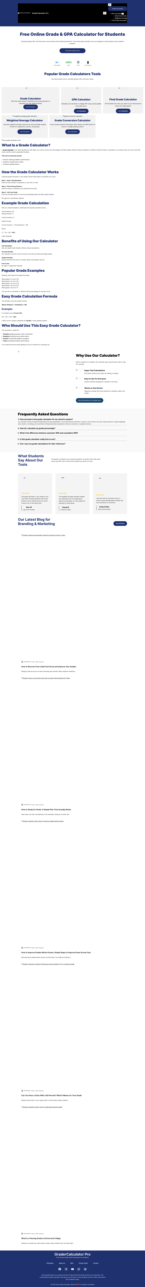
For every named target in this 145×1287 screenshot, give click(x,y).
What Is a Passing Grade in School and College (41, 1238)
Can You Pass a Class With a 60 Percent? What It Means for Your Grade (51, 1095)
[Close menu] (109, 4)
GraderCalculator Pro (40, 13)
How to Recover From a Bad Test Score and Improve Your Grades (48, 667)
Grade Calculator (117, 8)
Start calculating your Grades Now (89, 400)
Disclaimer (50, 1263)
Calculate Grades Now (72, 50)
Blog (71, 1263)
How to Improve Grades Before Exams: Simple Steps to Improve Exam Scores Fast (56, 952)
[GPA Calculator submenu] (123, 14)
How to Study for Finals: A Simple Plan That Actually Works (46, 809)
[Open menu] (104, 13)
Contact (95, 1263)
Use (81, 111)
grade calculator (8, 150)
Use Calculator (30, 107)
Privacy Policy (83, 1263)
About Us (62, 1263)
